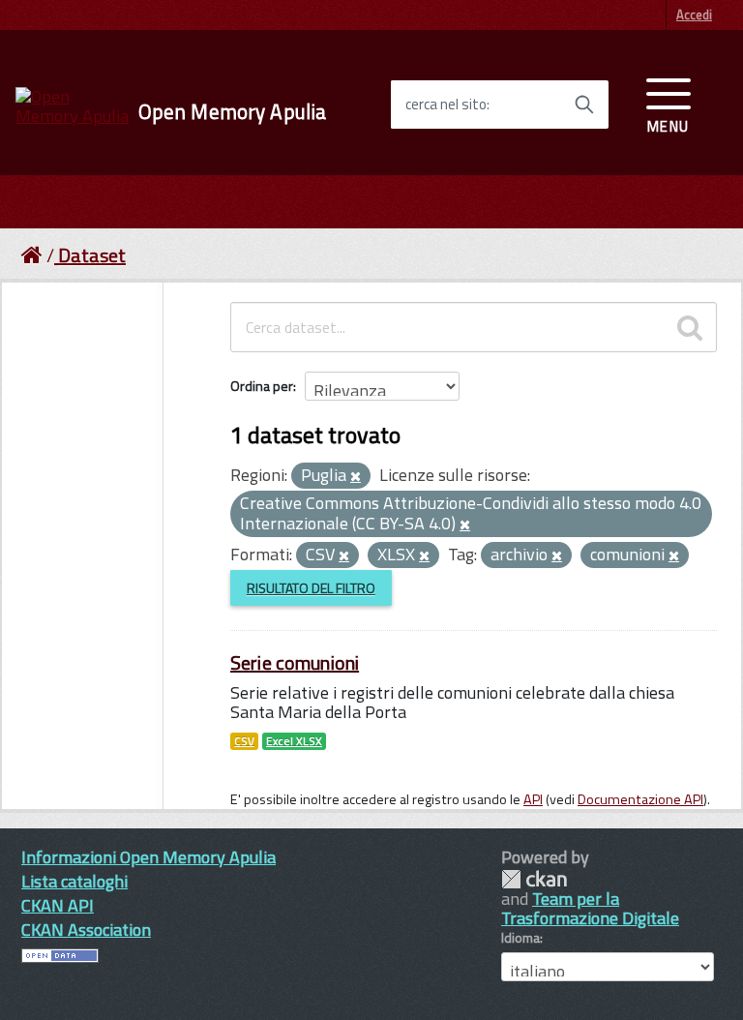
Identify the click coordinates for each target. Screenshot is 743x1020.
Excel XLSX (294, 741)
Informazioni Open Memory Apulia (148, 857)
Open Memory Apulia (232, 112)
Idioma (520, 937)
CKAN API (57, 905)
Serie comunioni (294, 662)
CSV (244, 741)
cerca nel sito (446, 104)
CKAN (534, 879)
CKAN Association (86, 929)
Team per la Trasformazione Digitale (590, 908)
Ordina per (261, 385)
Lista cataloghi (74, 881)
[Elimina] (355, 477)
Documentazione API (640, 799)
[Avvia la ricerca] (584, 104)
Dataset (92, 255)
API (533, 799)
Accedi (694, 14)
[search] (689, 327)
